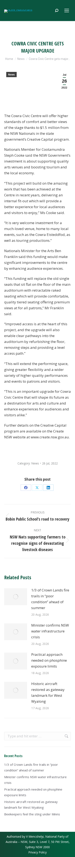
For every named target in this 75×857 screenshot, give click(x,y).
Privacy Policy (37, 852)
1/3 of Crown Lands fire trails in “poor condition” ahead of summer (50, 599)
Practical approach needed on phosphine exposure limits (49, 660)
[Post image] (15, 596)
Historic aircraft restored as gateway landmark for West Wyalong (48, 692)
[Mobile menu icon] (66, 10)
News (11, 74)
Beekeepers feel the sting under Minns (32, 814)
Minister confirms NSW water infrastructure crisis (50, 631)
